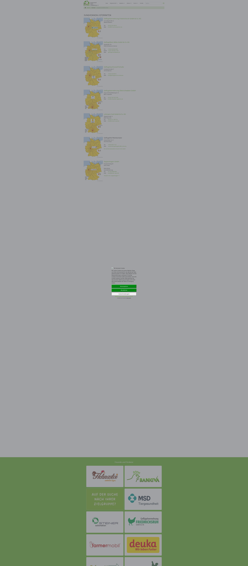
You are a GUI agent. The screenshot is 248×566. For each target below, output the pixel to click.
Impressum (130, 296)
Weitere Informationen (120, 296)
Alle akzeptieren (124, 286)
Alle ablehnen (124, 290)
